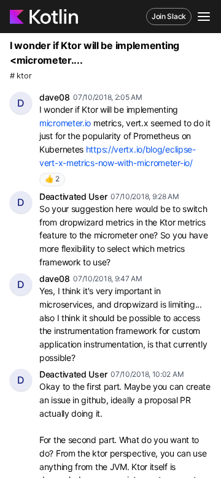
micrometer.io (65, 123)
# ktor (20, 75)
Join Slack (169, 16)
